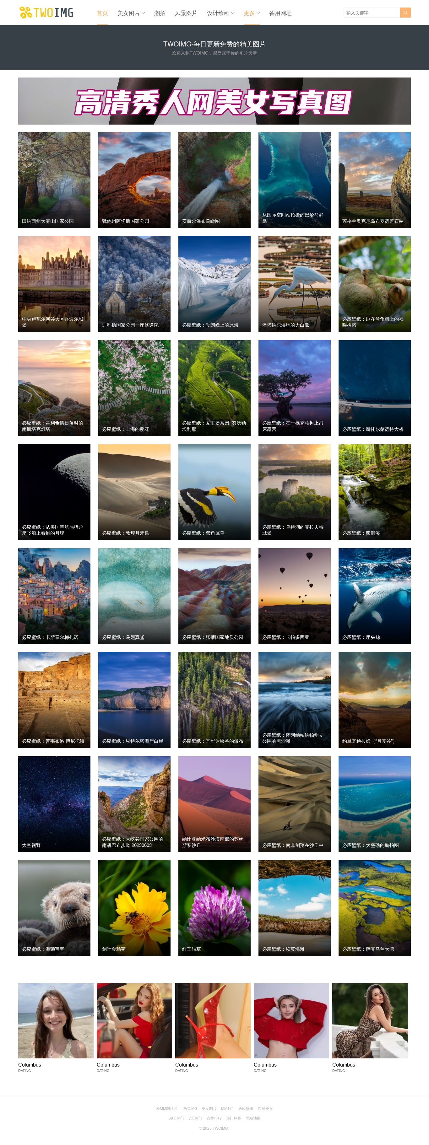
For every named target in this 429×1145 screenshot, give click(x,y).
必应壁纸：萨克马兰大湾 (368, 948)
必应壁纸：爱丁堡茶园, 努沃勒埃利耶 (214, 425)
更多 (249, 12)
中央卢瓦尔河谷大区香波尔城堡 (52, 321)
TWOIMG (189, 1108)
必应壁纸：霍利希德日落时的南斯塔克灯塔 (52, 425)
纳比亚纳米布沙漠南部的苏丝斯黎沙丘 (212, 841)
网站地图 (253, 1118)
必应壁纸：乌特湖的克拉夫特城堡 (292, 529)
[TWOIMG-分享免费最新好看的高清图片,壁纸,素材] (46, 12)
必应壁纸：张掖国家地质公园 (212, 637)
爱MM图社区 (166, 1108)
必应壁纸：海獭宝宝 (43, 948)
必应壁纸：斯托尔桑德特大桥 (373, 428)
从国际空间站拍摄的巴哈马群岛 (292, 217)
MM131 (227, 1108)
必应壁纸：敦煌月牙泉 (125, 532)
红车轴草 (191, 948)
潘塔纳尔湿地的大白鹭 (285, 324)
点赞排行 (214, 1118)
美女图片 (128, 12)
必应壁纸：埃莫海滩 (283, 948)
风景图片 (186, 12)
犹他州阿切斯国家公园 (125, 220)
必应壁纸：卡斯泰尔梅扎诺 (50, 637)
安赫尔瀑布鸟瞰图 (201, 220)
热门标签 (233, 1118)
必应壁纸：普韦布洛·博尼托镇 (53, 740)
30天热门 (176, 1118)
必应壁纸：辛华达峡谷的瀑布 (212, 740)
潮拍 (160, 12)
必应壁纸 (245, 1108)
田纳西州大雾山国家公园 (48, 220)
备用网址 (280, 12)
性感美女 (265, 1108)
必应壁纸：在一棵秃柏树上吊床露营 (292, 425)
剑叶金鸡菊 (114, 948)
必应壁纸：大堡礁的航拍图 (370, 845)
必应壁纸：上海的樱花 (125, 428)
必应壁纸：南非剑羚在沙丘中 (292, 845)
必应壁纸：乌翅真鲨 (123, 637)
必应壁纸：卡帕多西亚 (285, 637)
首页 (102, 12)
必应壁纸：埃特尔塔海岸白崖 (132, 740)
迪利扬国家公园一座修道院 (130, 324)
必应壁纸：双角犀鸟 (203, 532)
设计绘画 (218, 12)
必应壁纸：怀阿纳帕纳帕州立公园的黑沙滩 (292, 737)
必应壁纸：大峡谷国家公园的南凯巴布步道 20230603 (132, 841)
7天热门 (195, 1118)
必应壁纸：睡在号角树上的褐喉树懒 (373, 321)
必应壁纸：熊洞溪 (361, 532)
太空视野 (31, 845)
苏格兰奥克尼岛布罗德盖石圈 (373, 220)
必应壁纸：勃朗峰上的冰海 (210, 324)
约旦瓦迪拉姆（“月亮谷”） (369, 740)
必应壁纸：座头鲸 (361, 637)
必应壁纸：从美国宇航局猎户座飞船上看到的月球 (52, 529)
